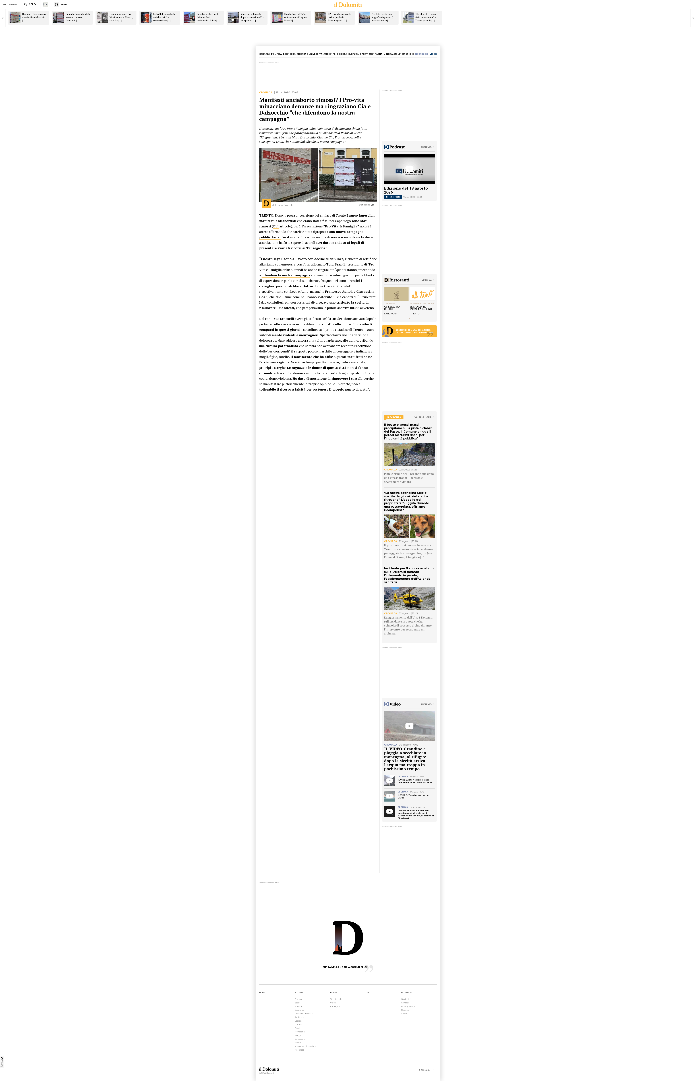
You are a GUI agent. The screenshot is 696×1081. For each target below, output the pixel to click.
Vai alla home (423, 417)
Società (342, 54)
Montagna (375, 54)
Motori (298, 1042)
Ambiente (329, 54)
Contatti (405, 1002)
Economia (289, 54)
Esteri (297, 1002)
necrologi (421, 54)
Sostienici (406, 999)
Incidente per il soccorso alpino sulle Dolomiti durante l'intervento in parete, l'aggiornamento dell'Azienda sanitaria (409, 575)
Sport (364, 54)
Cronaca (264, 54)
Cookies (405, 1010)
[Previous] (2, 18)
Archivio (426, 147)
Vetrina (427, 280)
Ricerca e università (309, 54)
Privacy (2, 1063)
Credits (404, 1013)
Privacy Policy (408, 1006)
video (433, 54)
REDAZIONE (407, 992)
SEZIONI (299, 992)
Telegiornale (393, 197)
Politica (276, 54)
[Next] (693, 18)
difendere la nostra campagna (286, 275)
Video (333, 1002)
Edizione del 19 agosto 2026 (406, 190)
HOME (262, 992)
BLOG (368, 992)
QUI (276, 226)
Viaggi (298, 1035)
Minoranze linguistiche (399, 54)
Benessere (300, 1039)
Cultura (353, 54)
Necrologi (299, 1050)
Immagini (335, 1006)
